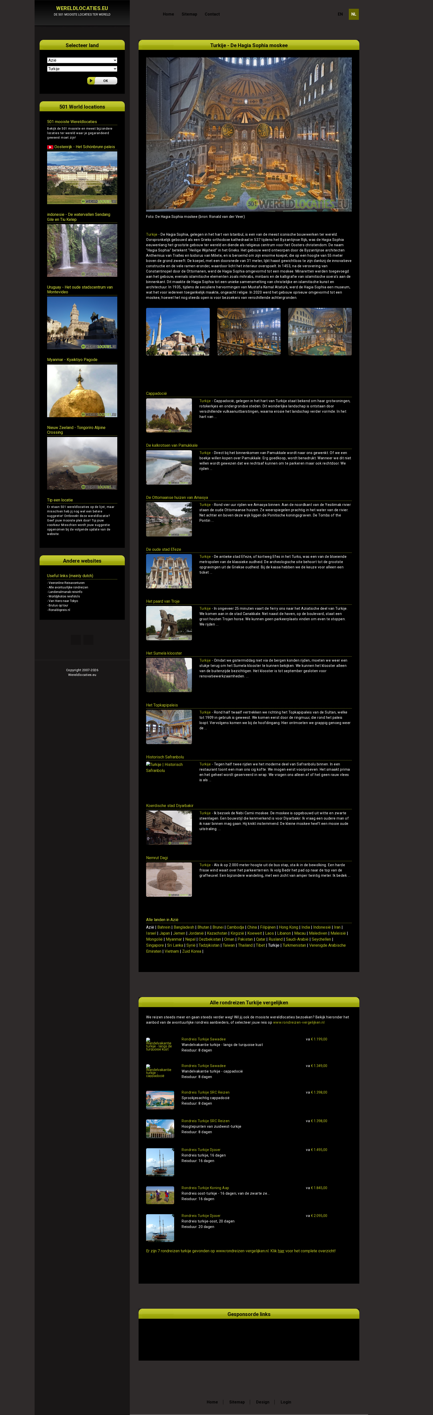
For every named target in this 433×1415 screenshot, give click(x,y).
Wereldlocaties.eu (82, 675)
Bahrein (163, 927)
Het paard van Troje (163, 601)
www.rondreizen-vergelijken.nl (299, 1022)
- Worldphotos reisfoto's (63, 596)
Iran (337, 927)
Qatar (260, 939)
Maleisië (338, 933)
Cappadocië (156, 393)
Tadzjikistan (209, 945)
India (305, 927)
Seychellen (321, 939)
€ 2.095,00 (316, 1216)
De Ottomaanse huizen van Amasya (177, 497)
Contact (212, 14)
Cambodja (235, 927)
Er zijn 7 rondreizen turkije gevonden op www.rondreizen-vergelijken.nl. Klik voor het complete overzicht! (241, 1251)
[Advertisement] (204, 1333)
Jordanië (196, 933)
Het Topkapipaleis (162, 705)
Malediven (318, 933)
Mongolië (154, 939)
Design (262, 1402)
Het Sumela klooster (164, 653)
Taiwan (229, 945)
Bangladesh (184, 927)
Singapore (155, 945)
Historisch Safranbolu (165, 757)
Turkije (152, 234)
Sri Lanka (175, 945)
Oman (229, 939)
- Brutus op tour (57, 605)
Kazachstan (217, 933)
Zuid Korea (191, 951)
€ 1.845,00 (316, 1188)
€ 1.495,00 (316, 1150)
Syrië (190, 945)
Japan (164, 933)
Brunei (218, 927)
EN (340, 14)
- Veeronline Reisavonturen (66, 583)
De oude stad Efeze (163, 549)
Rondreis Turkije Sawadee (204, 1039)
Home (168, 14)
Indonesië (322, 927)
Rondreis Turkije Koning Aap (205, 1188)
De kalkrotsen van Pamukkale (172, 445)
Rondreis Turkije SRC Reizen (206, 1092)
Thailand (245, 945)
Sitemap (189, 14)
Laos (269, 933)
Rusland (276, 939)
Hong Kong (288, 927)
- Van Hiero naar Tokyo (62, 601)
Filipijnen (268, 927)
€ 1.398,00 (316, 1092)
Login (286, 1402)
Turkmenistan (294, 945)
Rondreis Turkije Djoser (201, 1150)
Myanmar (174, 939)
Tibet (260, 945)
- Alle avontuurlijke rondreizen (67, 587)
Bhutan (203, 927)
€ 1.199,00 (316, 1039)
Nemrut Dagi (157, 857)
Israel (151, 933)
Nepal (190, 939)
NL (353, 14)
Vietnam (172, 951)
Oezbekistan (210, 939)
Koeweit (254, 933)
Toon (340, 426)
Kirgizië (237, 933)
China (252, 927)
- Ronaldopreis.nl (58, 610)
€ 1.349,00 (316, 1066)
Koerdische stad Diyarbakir (169, 805)
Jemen (179, 933)
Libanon (284, 933)
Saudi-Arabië (297, 939)
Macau (300, 933)
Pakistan (245, 939)
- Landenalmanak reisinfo (64, 592)
